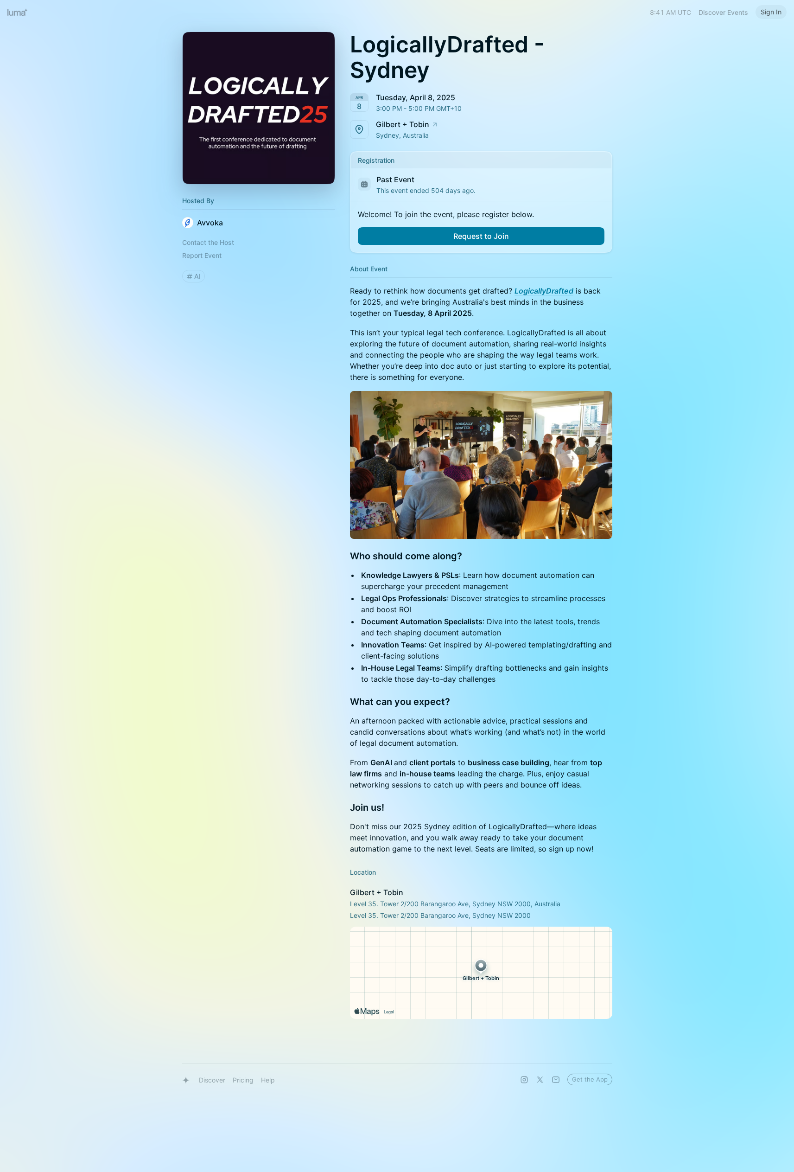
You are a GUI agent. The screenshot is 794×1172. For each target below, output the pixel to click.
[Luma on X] (540, 1080)
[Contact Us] (556, 1080)
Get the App (590, 1079)
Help (268, 1080)
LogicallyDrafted (544, 290)
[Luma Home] (17, 12)
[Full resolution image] (481, 465)
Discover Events (723, 12)
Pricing (243, 1080)
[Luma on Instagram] (524, 1080)
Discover (212, 1080)
